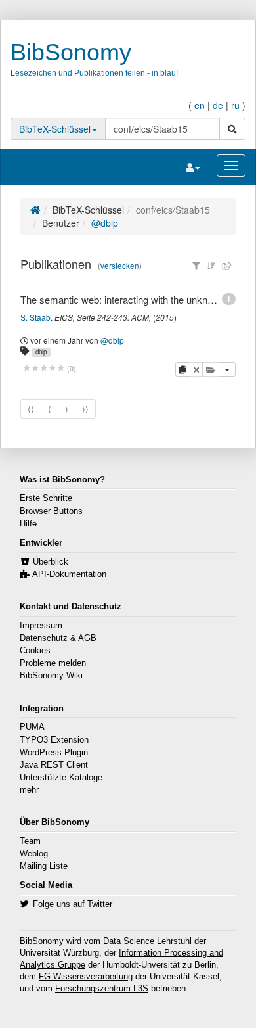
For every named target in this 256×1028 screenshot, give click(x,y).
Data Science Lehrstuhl (147, 941)
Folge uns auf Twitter (72, 904)
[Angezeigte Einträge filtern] (196, 265)
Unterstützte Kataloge (61, 777)
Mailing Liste (44, 866)
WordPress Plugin (54, 752)
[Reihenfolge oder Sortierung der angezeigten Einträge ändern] (211, 265)
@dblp (104, 222)
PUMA (32, 727)
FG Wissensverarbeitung (86, 976)
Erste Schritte (46, 498)
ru (235, 105)
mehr (29, 790)
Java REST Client (54, 765)
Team (30, 841)
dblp (41, 351)
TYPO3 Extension (54, 740)
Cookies (35, 650)
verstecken (119, 265)
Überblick (50, 562)
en (199, 105)
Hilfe (28, 523)
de (218, 105)
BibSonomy (71, 52)
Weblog (34, 853)
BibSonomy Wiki (51, 675)
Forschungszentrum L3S (101, 988)
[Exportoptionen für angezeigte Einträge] (227, 265)
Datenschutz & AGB (58, 638)
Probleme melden (53, 663)
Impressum (41, 625)
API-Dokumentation (69, 574)
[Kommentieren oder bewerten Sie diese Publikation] (43, 368)
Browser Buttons (51, 511)
